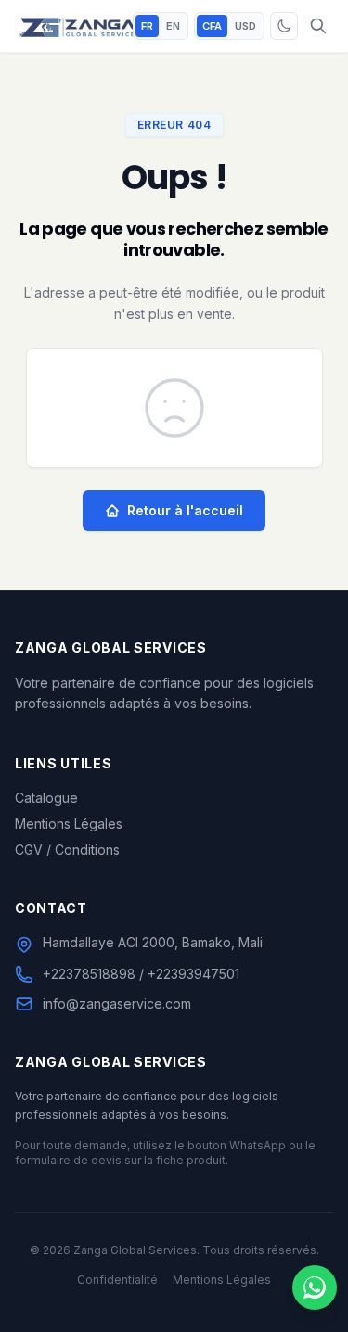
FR (147, 25)
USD (245, 25)
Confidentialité (117, 1280)
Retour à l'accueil (185, 510)
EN (173, 25)
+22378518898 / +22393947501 (141, 974)
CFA (212, 25)
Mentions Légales (68, 823)
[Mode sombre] (284, 26)
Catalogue (46, 798)
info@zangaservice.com (117, 1003)
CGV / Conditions (67, 849)
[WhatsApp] (314, 1287)
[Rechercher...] (318, 26)
